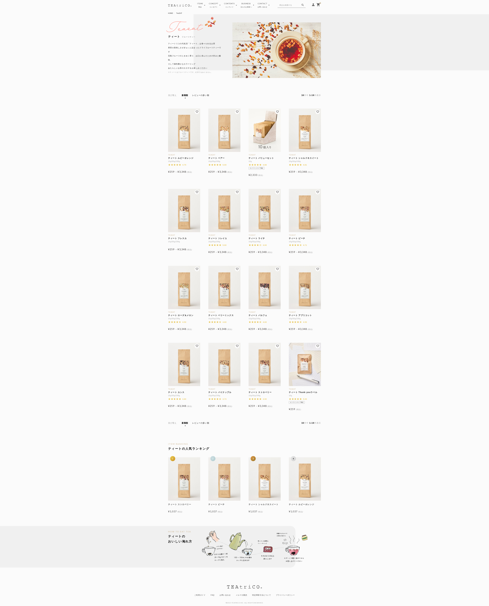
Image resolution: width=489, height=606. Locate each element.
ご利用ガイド (200, 595)
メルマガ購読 (241, 595)
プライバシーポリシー (285, 595)
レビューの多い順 (200, 95)
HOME (170, 13)
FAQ (212, 595)
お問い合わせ (225, 595)
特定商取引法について (261, 595)
